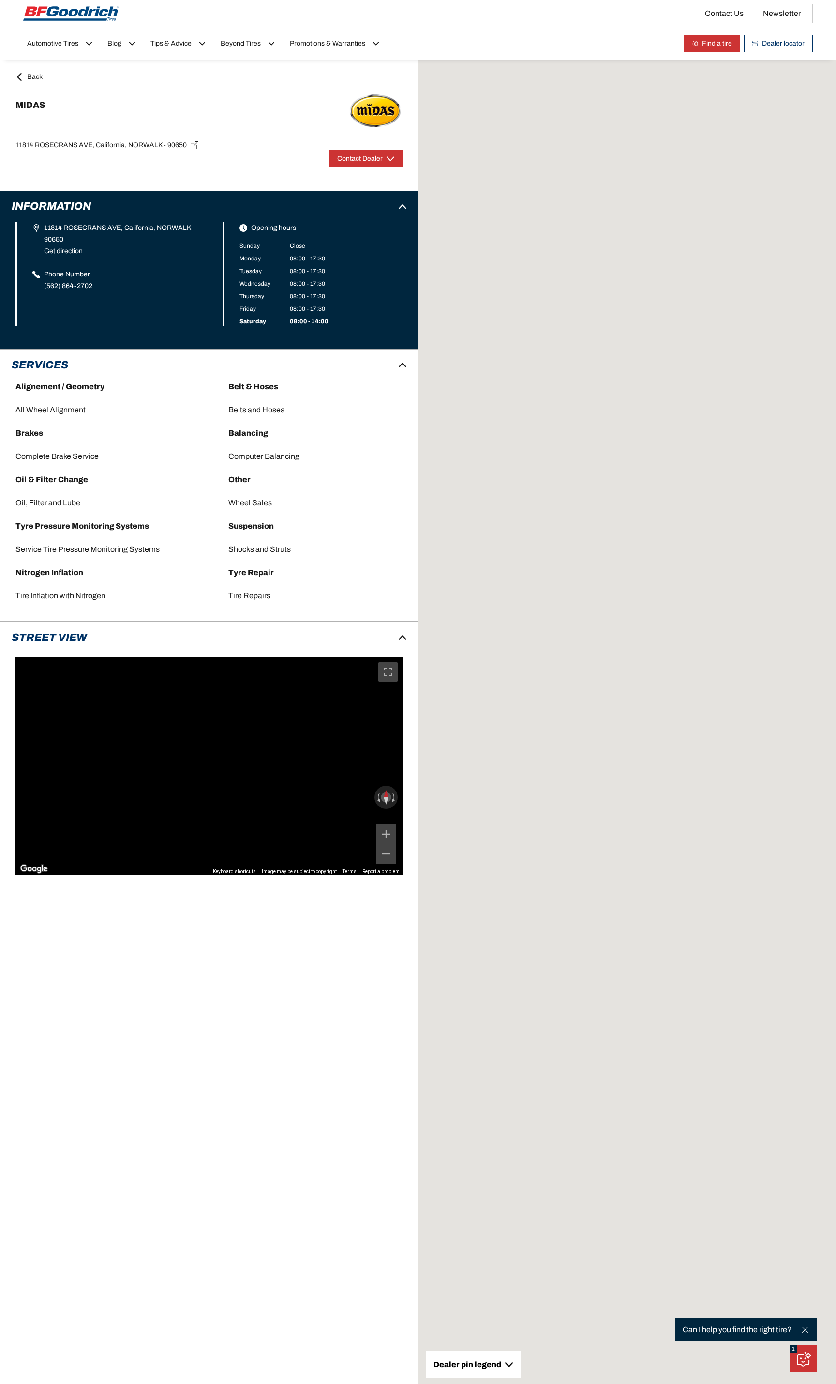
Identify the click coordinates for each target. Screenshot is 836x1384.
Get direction (63, 251)
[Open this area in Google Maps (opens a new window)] (34, 869)
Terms (350, 871)
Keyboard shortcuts (234, 871)
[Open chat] (803, 1358)
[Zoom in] (386, 834)
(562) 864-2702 (68, 285)
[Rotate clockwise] (394, 797)
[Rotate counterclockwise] (377, 797)
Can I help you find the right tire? (737, 1329)
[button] (793, 1349)
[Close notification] (805, 1329)
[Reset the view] (386, 797)
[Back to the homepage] (71, 13)
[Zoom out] (386, 854)
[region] (209, 766)
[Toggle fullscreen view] (388, 672)
